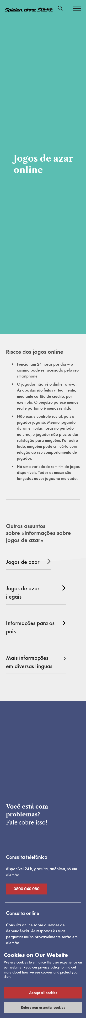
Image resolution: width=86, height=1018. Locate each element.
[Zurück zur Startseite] (29, 10)
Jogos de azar (22, 562)
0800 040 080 (26, 888)
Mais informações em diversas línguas (29, 662)
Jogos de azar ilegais (22, 592)
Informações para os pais (30, 627)
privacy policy (49, 967)
